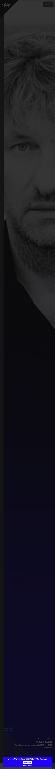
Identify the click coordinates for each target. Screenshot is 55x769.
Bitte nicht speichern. (27, 765)
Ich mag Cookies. (27, 762)
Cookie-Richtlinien (34, 759)
